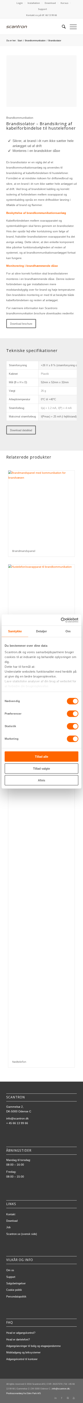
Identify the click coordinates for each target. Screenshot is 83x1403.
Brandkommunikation (35, 40)
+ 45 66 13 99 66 (17, 1123)
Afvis (41, 780)
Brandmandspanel (23, 551)
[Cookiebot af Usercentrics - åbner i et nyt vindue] (60, 620)
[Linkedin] (56, 1398)
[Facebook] (62, 1398)
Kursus (64, 2)
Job (8, 1227)
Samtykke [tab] (15, 631)
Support (42, 9)
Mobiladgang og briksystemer (23, 1352)
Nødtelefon (19, 1062)
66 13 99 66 (51, 15)
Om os (10, 1270)
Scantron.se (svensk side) (21, 1233)
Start (20, 40)
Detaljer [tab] (41, 631)
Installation (34, 2)
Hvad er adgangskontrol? (20, 1332)
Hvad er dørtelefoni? (18, 1339)
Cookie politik (14, 1289)
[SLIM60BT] (41, 601)
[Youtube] (74, 1398)
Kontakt (10, 1214)
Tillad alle (41, 756)
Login (20, 2)
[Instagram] (68, 1398)
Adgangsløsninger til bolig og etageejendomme (33, 1346)
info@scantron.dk (17, 1118)
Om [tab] (68, 631)
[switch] (72, 714)
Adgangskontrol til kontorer (21, 1359)
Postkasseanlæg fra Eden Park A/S (23, 1393)
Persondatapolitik (16, 1296)
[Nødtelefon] (41, 904)
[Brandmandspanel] (41, 508)
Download (50, 2)
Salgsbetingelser (16, 1283)
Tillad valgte (41, 768)
